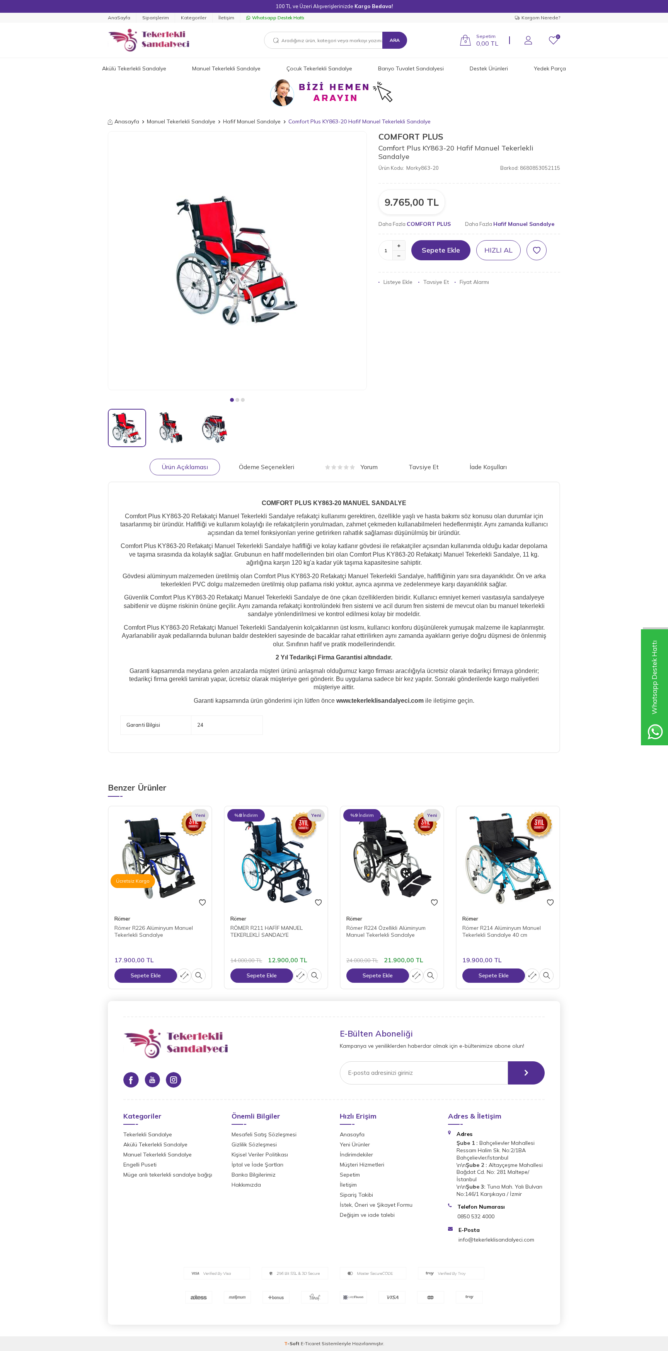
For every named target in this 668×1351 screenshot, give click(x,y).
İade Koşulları (488, 467)
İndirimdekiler (356, 1154)
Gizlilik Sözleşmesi (254, 1144)
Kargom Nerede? (540, 17)
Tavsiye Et (436, 281)
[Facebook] (131, 1080)
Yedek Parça (550, 68)
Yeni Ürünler (355, 1144)
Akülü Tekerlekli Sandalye (134, 68)
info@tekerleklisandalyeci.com (496, 1239)
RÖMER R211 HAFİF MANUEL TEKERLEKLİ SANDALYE (266, 931)
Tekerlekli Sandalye (147, 1134)
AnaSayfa (119, 17)
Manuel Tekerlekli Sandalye (226, 68)
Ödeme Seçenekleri (266, 467)
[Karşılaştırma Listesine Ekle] (184, 975)
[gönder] (526, 1073)
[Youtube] (152, 1080)
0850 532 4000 (475, 1216)
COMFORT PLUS (410, 137)
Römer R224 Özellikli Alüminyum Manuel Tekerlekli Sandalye (386, 931)
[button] (232, 400)
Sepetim (350, 1174)
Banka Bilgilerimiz (254, 1174)
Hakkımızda (246, 1184)
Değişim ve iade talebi (367, 1214)
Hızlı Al (498, 250)
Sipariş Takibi (356, 1194)
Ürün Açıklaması (185, 467)
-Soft (292, 1343)
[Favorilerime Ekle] (202, 902)
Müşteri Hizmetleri (362, 1164)
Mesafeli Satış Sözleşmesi (264, 1134)
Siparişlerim (155, 17)
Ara (395, 40)
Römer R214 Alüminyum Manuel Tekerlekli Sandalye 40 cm (501, 931)
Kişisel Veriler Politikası (260, 1154)
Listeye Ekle (397, 281)
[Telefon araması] (334, 92)
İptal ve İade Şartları (257, 1164)
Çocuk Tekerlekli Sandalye (319, 68)
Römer (122, 918)
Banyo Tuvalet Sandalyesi (411, 68)
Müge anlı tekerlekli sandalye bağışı (167, 1174)
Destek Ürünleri (489, 68)
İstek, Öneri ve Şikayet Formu (376, 1204)
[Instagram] (173, 1080)
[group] (237, 261)
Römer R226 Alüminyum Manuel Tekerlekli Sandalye (153, 931)
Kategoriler (193, 17)
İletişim (226, 17)
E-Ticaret (310, 1343)
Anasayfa (126, 121)
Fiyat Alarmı (474, 281)
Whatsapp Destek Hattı (278, 17)
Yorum (369, 467)
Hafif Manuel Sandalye (252, 121)
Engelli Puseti (140, 1164)
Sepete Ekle (441, 250)
